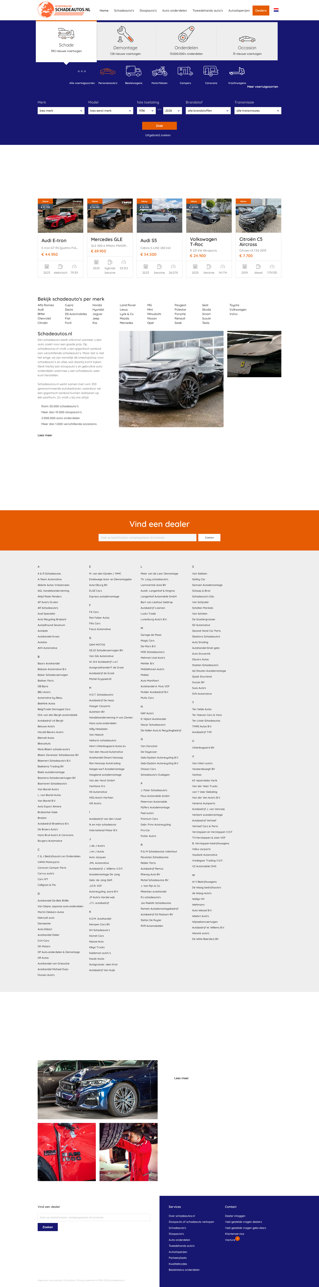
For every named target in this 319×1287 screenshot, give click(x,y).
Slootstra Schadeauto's (206, 636)
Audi (41, 309)
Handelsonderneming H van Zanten (111, 717)
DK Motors (44, 946)
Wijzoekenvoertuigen (205, 921)
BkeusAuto (44, 743)
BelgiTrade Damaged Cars (54, 709)
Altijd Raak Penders (50, 596)
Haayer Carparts (99, 706)
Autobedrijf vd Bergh (50, 720)
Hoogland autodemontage (105, 774)
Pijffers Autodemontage (155, 807)
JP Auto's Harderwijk (102, 897)
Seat (205, 305)
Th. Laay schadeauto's (154, 579)
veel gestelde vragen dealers (243, 1222)
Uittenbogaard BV (203, 747)
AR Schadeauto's (48, 608)
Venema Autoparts (203, 803)
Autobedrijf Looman (153, 608)
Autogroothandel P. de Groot (106, 667)
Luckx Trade (148, 613)
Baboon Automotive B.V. (52, 669)
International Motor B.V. (103, 830)
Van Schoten (199, 613)
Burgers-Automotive (50, 840)
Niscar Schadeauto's (153, 724)
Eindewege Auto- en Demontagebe (110, 579)
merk (42, 102)
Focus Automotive (100, 629)
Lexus (124, 309)
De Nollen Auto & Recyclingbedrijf (161, 730)
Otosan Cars (148, 769)
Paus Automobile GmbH (155, 796)
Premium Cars (149, 818)
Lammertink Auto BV (153, 585)
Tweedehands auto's (208, 10)
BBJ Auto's (44, 692)
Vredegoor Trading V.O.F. (207, 860)
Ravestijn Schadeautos (155, 857)
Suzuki (206, 318)
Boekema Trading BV (51, 766)
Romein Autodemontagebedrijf (159, 908)
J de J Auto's (97, 845)
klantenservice (234, 1234)
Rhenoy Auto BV (150, 874)
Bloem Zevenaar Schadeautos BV (58, 755)
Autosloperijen (239, 10)
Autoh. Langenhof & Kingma (158, 590)
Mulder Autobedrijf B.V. (155, 692)
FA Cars (94, 612)
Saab (178, 323)
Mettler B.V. (148, 663)
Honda (97, 305)
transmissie (244, 102)
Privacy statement (86, 1280)
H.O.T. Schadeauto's (101, 694)
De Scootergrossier (203, 619)
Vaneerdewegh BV (203, 769)
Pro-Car (145, 830)
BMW (41, 314)
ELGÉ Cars (95, 590)
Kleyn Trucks (97, 947)
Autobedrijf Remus (152, 868)
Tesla (205, 323)
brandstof (194, 102)
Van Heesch (96, 734)
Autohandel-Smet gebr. (206, 648)
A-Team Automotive (50, 579)
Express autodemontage (104, 596)
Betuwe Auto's (46, 726)
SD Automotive (201, 625)
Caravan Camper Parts (52, 867)
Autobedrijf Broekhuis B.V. (53, 823)
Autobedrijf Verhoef (204, 820)
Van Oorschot (149, 746)
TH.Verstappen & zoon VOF (209, 837)
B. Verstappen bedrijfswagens (210, 843)
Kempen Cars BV (99, 924)
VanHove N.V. (97, 786)
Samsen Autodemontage (207, 585)
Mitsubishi (154, 314)
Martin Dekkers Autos (51, 912)
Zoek (159, 126)
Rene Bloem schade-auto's (54, 749)
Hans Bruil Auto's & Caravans (55, 835)
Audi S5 (148, 240)
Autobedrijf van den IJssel (105, 818)
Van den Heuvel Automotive (106, 751)
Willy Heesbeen (98, 729)
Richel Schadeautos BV (154, 880)
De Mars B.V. (148, 646)
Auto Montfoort (150, 680)
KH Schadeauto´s (99, 930)
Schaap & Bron (201, 590)
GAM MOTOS (97, 644)
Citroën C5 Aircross (251, 241)
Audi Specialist (46, 613)
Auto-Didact (45, 929)
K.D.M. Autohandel (100, 918)
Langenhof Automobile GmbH (159, 596)
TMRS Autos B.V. (202, 726)
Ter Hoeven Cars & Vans (207, 715)
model (93, 102)
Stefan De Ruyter (151, 920)
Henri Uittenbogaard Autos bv (107, 746)
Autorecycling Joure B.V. (104, 891)
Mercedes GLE (107, 239)
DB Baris (43, 686)
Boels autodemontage (51, 772)
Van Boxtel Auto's (48, 789)
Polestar (180, 309)
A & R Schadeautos (49, 573)
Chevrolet (44, 318)
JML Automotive (99, 863)
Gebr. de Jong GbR (100, 880)
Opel (150, 323)
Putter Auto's (148, 836)
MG (149, 305)
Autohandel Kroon (48, 636)
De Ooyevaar (149, 751)
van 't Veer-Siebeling (204, 792)
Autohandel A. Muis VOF (155, 686)
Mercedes (126, 323)
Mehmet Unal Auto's (153, 657)
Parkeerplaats (178, 1258)
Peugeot (180, 305)
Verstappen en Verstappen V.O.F (212, 832)
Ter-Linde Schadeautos (206, 720)
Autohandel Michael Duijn (53, 969)
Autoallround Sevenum (51, 625)
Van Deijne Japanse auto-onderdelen (60, 906)
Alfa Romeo (46, 305)
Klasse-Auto (96, 941)
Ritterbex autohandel (153, 891)
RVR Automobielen (152, 926)
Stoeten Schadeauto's (205, 665)
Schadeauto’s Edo (203, 596)
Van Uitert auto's (202, 763)
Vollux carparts (201, 849)
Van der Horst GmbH (102, 780)
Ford (68, 323)
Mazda (124, 318)
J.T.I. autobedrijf (99, 903)
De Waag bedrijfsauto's (206, 887)
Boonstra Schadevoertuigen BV (57, 778)
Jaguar (97, 314)
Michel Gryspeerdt (100, 679)
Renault (180, 318)
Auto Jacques (97, 857)
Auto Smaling (200, 642)
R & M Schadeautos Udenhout (159, 851)
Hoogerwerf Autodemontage (106, 769)
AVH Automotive (47, 648)
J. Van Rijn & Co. (150, 885)
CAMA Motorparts (48, 862)
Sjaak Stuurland (202, 676)
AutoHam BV (97, 711)
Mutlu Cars (147, 697)
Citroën (43, 323)
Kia (94, 323)
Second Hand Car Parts (206, 630)
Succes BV (198, 682)
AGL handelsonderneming (53, 590)
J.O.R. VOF (95, 885)
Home (104, 10)
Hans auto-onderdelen (102, 723)
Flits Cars (94, 623)
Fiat (67, 318)
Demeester (44, 923)
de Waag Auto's (202, 893)
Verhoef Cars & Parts (205, 826)
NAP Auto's (147, 713)
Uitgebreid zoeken (158, 135)
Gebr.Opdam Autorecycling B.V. (160, 757)
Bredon (42, 818)
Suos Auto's (199, 688)
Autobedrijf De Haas (101, 700)
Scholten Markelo (202, 608)
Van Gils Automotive (101, 656)
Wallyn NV (198, 899)
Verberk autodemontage (207, 814)
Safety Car (198, 579)
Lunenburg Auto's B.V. (154, 619)
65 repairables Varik (204, 780)
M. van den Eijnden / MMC (105, 573)
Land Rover (128, 305)
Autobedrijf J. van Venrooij (208, 809)
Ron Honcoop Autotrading (105, 763)
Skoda (206, 309)
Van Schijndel (200, 602)
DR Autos (43, 957)
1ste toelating (148, 102)
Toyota (234, 305)
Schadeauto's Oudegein (155, 774)
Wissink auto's (200, 933)
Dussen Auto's (46, 975)
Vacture (230, 1240)
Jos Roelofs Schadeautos (156, 903)
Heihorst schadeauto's (102, 740)
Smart (206, 314)
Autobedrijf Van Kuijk (102, 970)
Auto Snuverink (201, 653)
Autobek (43, 630)
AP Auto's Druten (48, 602)
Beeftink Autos (46, 703)
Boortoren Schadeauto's (52, 783)
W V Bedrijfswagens (204, 881)
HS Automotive (98, 792)
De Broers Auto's (48, 829)
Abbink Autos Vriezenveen (53, 585)
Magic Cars (148, 640)
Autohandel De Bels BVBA (53, 900)
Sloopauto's (148, 10)
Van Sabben (199, 573)
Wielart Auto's (200, 916)
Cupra (69, 305)
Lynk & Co (127, 314)
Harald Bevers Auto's (51, 732)
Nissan (152, 318)
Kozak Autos (96, 958)
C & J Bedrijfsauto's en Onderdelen (59, 856)
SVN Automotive (202, 693)
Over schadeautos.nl (182, 1216)
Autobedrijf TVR (202, 732)
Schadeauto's (124, 10)
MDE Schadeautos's (153, 652)
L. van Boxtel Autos (49, 795)
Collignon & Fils (47, 885)
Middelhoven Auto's (152, 669)
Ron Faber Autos (99, 617)
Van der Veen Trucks (205, 786)
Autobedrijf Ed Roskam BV (157, 914)
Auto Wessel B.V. (202, 910)
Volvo (233, 314)
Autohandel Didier (48, 935)
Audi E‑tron (54, 240)
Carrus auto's (46, 873)
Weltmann (198, 904)
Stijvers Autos (200, 659)
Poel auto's (147, 813)
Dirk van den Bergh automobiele (57, 715)
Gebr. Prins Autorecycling (156, 824)
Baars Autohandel (49, 663)
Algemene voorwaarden (50, 1280)
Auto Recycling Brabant (52, 619)
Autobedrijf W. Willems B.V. (208, 927)
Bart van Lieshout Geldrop (157, 602)
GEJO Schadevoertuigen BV (106, 650)
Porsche (180, 314)
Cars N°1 (43, 879)
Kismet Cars (96, 935)
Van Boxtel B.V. (47, 800)
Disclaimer (69, 1280)
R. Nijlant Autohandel (153, 719)
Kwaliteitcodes (178, 1264)
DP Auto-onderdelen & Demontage (59, 952)
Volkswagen (237, 309)
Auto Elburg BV (98, 585)
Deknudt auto (46, 917)
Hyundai (98, 309)
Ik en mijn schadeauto (102, 824)
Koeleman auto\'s (100, 953)
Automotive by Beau (50, 697)
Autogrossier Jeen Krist (103, 964)
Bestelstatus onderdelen (184, 1269)
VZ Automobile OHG (204, 866)
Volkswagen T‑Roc (203, 241)
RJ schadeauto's (151, 897)
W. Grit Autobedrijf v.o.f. (103, 661)
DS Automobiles (76, 314)
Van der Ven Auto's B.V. (206, 797)
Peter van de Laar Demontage (159, 573)
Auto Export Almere (49, 806)
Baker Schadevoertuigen (53, 675)
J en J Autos (96, 851)
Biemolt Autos (46, 737)
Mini (150, 309)
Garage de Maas (151, 634)
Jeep (95, 318)
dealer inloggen (235, 1216)
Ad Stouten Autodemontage (209, 670)
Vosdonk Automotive (204, 854)
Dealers (261, 10)
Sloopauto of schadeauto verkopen (191, 1222)
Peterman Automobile (154, 801)
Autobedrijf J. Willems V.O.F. (106, 868)
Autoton (42, 642)
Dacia (69, 309)
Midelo (145, 675)
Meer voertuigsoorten (262, 86)
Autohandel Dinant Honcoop (106, 757)
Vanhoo (196, 774)
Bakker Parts (46, 680)
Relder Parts (148, 863)
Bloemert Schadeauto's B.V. (54, 760)
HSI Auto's (95, 803)
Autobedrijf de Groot (101, 673)
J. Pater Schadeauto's (154, 790)
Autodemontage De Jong (104, 874)
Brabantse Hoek (48, 812)
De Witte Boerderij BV (205, 939)
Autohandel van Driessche (53, 963)
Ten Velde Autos (202, 709)
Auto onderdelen (174, 10)
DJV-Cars (43, 940)
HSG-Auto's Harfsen (101, 797)
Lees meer (45, 435)
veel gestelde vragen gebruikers (245, 1228)
